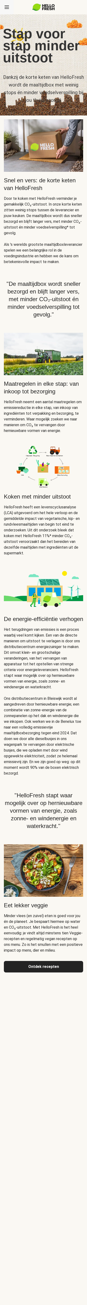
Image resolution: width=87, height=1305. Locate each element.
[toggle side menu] (7, 7)
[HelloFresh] (43, 7)
